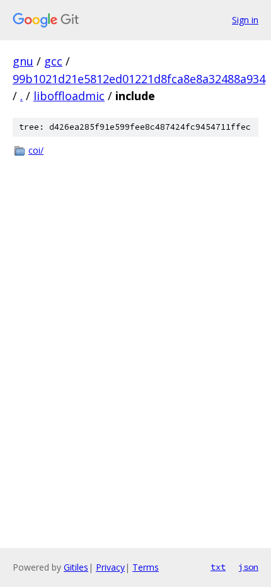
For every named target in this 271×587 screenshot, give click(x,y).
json (248, 567)
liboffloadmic (69, 95)
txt (218, 567)
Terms (145, 567)
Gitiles (76, 567)
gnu (23, 61)
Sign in (245, 20)
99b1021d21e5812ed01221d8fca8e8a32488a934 (139, 78)
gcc (53, 61)
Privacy (110, 567)
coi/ (35, 150)
